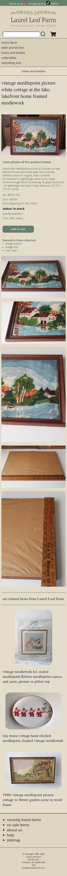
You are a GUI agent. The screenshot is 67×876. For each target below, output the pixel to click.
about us (14, 829)
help (10, 834)
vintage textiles (13, 243)
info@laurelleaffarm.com (33, 867)
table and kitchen (12, 47)
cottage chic (11, 247)
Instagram (34, 3)
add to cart (18, 229)
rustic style (11, 250)
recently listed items (24, 819)
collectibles (8, 58)
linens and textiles (13, 53)
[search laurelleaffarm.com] (44, 34)
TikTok (54, 3)
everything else (11, 63)
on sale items (18, 824)
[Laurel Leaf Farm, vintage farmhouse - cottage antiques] (33, 18)
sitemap (13, 840)
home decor (9, 42)
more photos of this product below (27, 162)
